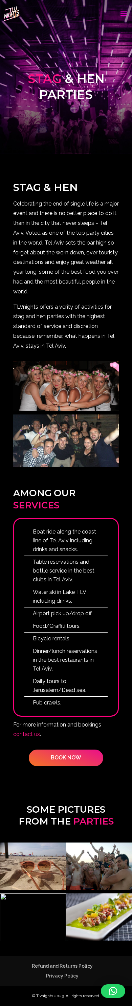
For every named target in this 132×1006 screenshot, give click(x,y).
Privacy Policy (62, 976)
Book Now (66, 757)
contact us (26, 734)
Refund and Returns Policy (62, 966)
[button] (113, 991)
